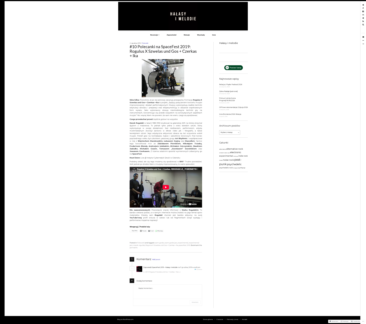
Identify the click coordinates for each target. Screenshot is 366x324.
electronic (235, 152)
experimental (226, 156)
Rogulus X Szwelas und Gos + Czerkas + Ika (161, 245)
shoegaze (235, 168)
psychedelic (234, 164)
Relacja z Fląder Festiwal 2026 (230, 84)
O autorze (219, 319)
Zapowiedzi (171, 35)
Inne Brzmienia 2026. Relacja (230, 114)
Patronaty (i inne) (232, 319)
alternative (222, 149)
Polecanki (145, 43)
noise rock (228, 160)
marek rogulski (139, 245)
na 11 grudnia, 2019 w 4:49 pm (189, 267)
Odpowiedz (149, 270)
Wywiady (201, 35)
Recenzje (154, 35)
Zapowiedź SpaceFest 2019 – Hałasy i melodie (160, 267)
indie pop (235, 156)
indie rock (243, 156)
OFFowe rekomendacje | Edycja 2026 (233, 107)
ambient (221, 152)
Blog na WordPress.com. (125, 319)
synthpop (241, 168)
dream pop (227, 152)
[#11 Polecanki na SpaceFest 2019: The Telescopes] (363, 44)
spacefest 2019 (184, 245)
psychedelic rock (226, 168)
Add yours (156, 259)
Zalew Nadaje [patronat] (228, 91)
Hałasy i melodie (228, 43)
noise (221, 160)
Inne (214, 35)
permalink (133, 248)
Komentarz (195, 302)
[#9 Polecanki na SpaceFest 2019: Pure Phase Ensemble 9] (363, 40)
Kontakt (244, 319)
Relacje (187, 35)
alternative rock (234, 149)
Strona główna (208, 319)
